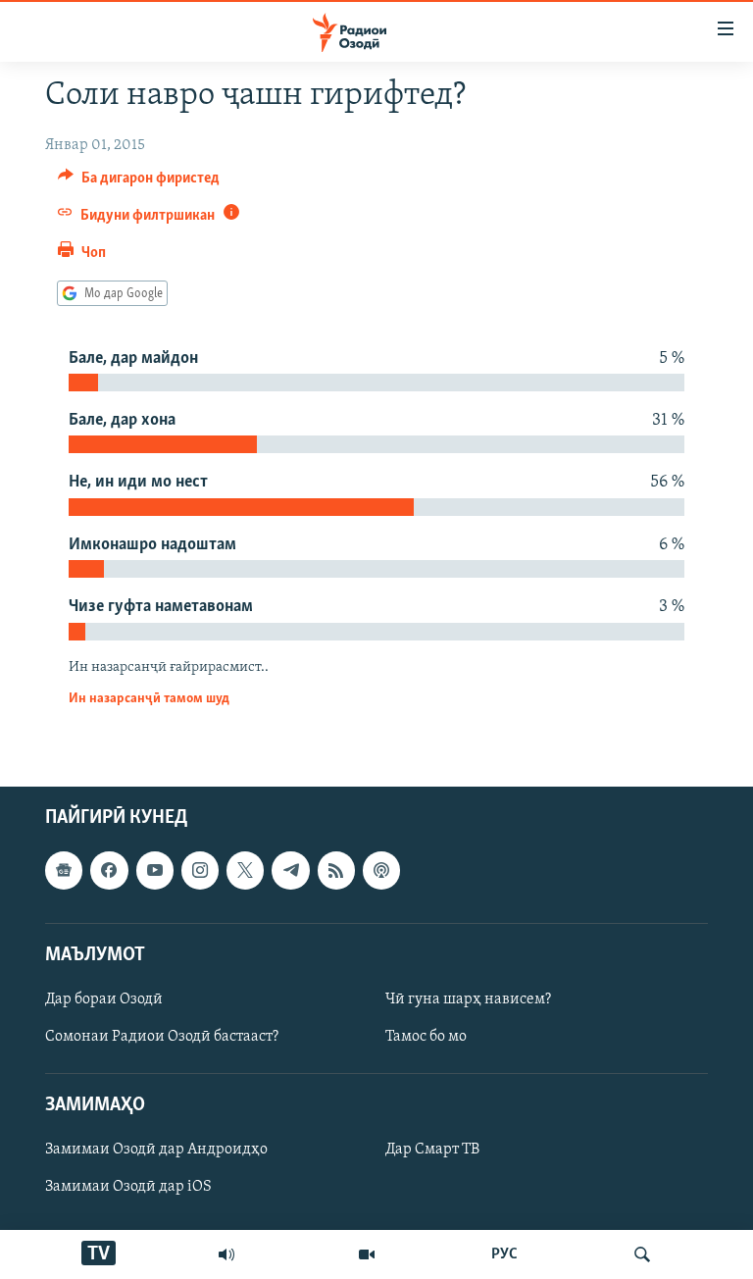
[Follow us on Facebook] (108, 870)
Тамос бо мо (426, 1037)
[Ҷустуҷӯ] (642, 1254)
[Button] (139, 182)
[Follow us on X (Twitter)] (245, 870)
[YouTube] (366, 1254)
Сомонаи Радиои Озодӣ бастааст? (161, 1037)
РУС (504, 1254)
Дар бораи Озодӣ (104, 999)
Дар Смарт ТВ (432, 1149)
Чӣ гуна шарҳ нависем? (468, 999)
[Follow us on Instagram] (200, 870)
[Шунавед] (226, 1254)
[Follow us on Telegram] (290, 870)
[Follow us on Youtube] (155, 870)
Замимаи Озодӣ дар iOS (128, 1187)
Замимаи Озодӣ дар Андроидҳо (156, 1149)
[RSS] (336, 870)
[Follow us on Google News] (63, 870)
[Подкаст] (381, 870)
